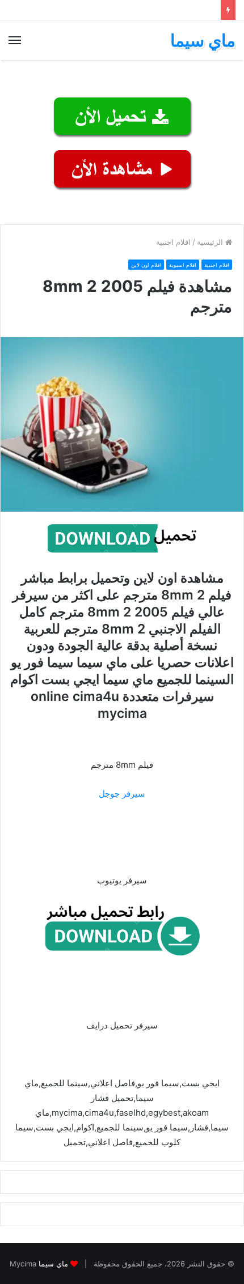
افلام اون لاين (146, 265)
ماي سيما (53, 1263)
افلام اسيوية (182, 265)
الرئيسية (211, 241)
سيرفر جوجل (122, 793)
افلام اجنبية (173, 241)
